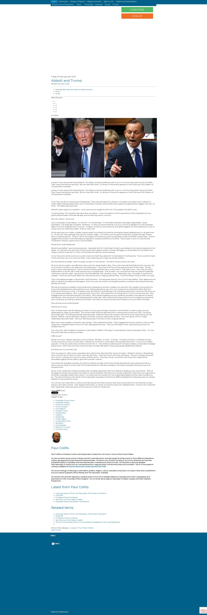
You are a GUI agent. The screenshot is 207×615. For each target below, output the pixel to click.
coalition (59, 415)
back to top (56, 530)
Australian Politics (63, 403)
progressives (61, 425)
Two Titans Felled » (86, 528)
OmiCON (59, 495)
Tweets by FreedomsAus (59, 612)
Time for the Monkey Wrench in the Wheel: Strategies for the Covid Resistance (88, 522)
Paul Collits (64, 84)
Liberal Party (61, 413)
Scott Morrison (62, 429)
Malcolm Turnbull (63, 427)
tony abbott (60, 409)
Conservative (61, 419)
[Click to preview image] (104, 177)
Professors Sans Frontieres (67, 497)
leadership (60, 417)
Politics (64, 395)
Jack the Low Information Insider (69, 499)
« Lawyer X (73, 528)
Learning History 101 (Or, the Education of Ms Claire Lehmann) (81, 493)
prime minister (62, 407)
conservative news (63, 421)
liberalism (59, 423)
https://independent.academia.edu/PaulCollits (87, 466)
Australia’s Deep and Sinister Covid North (72, 501)
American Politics (63, 405)
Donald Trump (62, 411)
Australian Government (65, 400)
